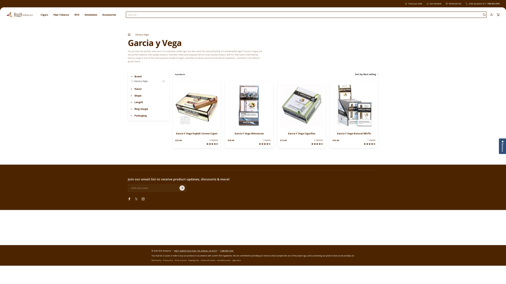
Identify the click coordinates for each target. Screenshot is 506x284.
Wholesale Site (455, 3)
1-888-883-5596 (226, 251)
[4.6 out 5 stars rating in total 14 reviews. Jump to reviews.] (317, 144)
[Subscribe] (182, 188)
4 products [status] (180, 74)
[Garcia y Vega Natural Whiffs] (354, 105)
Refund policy (156, 260)
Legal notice (236, 260)
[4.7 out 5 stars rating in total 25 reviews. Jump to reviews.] (265, 144)
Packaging (140, 115)
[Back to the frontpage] (129, 34)
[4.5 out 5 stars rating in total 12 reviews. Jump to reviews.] (370, 144)
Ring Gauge (141, 108)
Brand (138, 76)
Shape (138, 95)
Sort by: (365, 74)
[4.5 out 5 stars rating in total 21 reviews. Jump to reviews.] (212, 144)
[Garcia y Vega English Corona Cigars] (196, 105)
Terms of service (180, 260)
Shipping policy (193, 260)
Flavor (138, 88)
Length (138, 102)
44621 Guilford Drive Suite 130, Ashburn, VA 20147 (195, 251)
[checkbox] (148, 81)
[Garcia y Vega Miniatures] (249, 105)
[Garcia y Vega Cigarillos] (301, 105)
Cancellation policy (223, 260)
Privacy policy (168, 260)
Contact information (208, 260)
